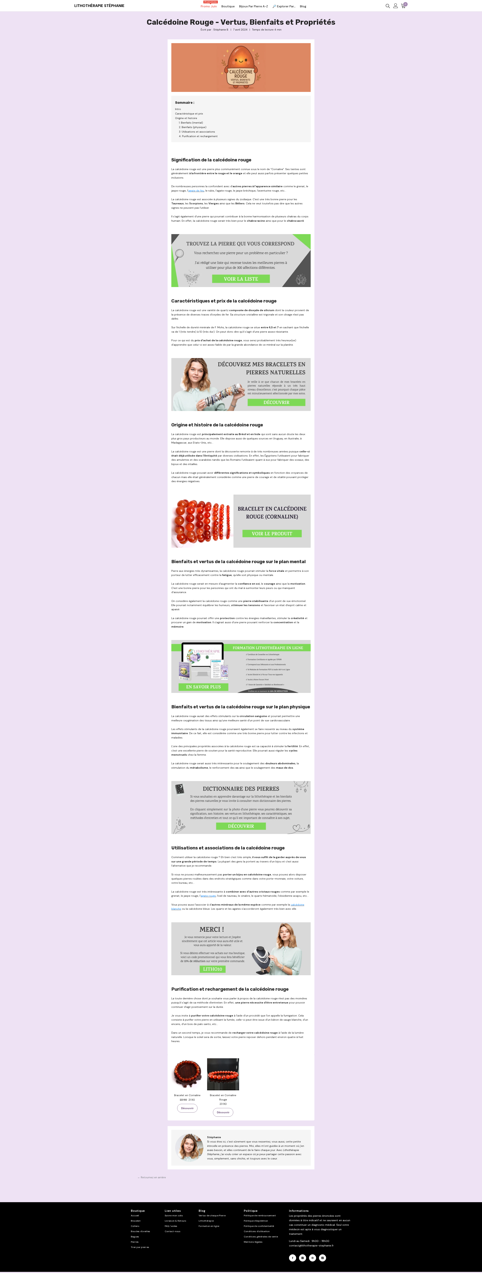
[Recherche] (387, 6)
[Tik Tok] (322, 1258)
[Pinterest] (312, 1258)
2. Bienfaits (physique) (192, 127)
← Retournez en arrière (151, 1177)
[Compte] (395, 5)
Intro (178, 109)
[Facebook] (292, 1258)
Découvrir (187, 1108)
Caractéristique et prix (189, 113)
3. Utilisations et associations (197, 131)
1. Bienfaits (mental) (191, 122)
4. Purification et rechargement (198, 136)
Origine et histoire (186, 118)
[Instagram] (302, 1258)
